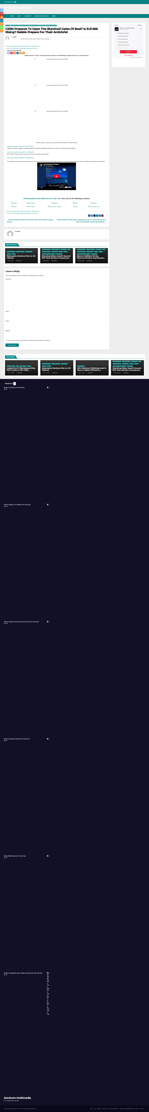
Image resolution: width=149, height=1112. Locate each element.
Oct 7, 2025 (11, 372)
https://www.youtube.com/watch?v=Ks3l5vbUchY (20, 146)
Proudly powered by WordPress (11, 1108)
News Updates (29, 251)
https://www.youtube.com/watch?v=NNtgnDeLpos (20, 157)
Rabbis (47, 39)
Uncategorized (81, 366)
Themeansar (33, 1108)
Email (7, 321)
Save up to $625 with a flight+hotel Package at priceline (22, 48)
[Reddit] (14, 53)
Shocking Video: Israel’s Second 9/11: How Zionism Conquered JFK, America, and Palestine (56, 258)
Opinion (60, 251)
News (69, 249)
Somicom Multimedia (17, 7)
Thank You (142, 1108)
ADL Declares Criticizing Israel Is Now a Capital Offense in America (91, 370)
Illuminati (43, 39)
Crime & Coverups (55, 249)
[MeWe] (17, 53)
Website (7, 330)
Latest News (63, 249)
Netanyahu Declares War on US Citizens (21, 257)
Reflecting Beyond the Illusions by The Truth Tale (41, 198)
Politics (65, 251)
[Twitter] (8, 53)
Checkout (27, 16)
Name (7, 311)
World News (130, 366)
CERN (30, 39)
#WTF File (8, 25)
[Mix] (20, 53)
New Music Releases (42, 16)
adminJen (18, 260)
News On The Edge (34, 25)
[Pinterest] (11, 53)
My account (105, 1108)
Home (12, 16)
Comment (8, 279)
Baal (28, 39)
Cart (19, 16)
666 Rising (23, 39)
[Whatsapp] (1, 27)
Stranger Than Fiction (51, 25)
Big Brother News (11, 251)
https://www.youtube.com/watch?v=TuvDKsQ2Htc (20, 152)
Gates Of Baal (36, 39)
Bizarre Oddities (15, 25)
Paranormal (42, 25)
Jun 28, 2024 (117, 372)
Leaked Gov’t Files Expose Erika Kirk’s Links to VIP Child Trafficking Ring (21, 370)
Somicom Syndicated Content (119, 366)
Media (54, 16)
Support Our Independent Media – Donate (129, 1108)
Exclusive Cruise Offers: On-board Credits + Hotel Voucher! (23, 46)
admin (14, 37)
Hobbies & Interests (24, 25)
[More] (23, 53)
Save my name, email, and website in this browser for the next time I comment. (28, 340)
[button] (141, 16)
